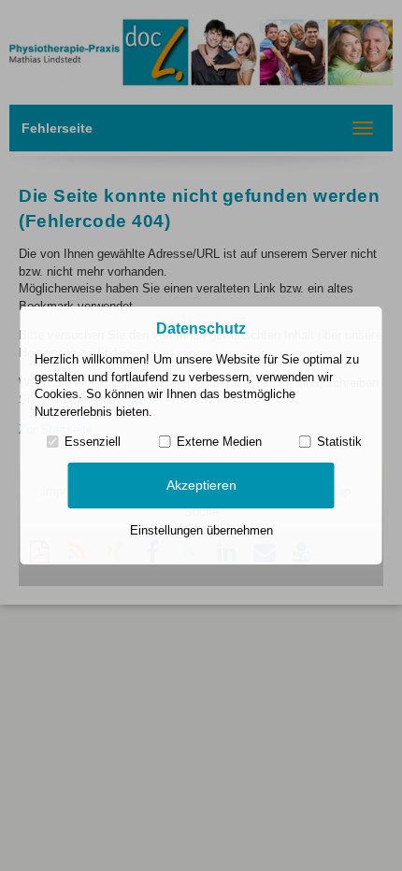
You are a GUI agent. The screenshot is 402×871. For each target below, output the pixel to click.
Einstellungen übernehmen (201, 530)
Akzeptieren (201, 485)
